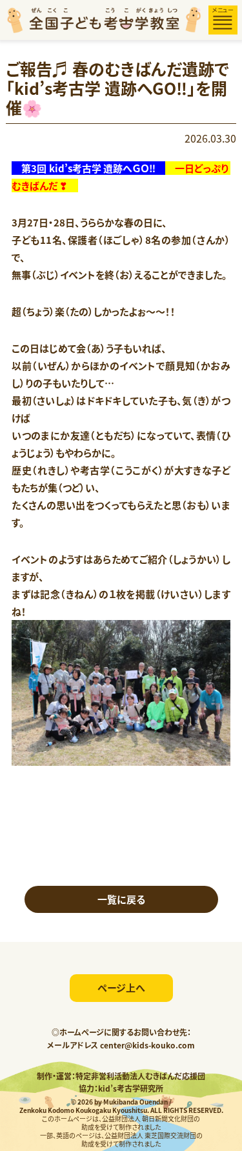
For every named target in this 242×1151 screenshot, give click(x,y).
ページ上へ (121, 987)
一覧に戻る (121, 899)
